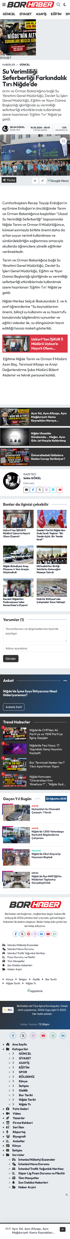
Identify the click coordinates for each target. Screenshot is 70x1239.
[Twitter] (40, 490)
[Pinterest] (29, 934)
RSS (9, 1010)
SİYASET (25, 14)
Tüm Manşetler (16, 961)
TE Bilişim (44, 1024)
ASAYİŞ (41, 14)
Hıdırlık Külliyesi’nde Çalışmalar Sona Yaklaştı (51, 600)
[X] (22, 934)
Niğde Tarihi (13, 983)
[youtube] (43, 1035)
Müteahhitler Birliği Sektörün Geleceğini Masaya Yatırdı (48, 569)
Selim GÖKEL (32, 478)
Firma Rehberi (22, 1123)
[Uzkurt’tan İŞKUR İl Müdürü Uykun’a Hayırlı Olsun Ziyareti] (18, 518)
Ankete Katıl (14, 707)
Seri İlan (18, 1127)
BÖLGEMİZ (26, 1077)
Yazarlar (18, 1118)
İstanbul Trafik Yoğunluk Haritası (26, 953)
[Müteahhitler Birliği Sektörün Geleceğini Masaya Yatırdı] (52, 554)
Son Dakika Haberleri (19, 965)
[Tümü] (65, 680)
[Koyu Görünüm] (65, 4)
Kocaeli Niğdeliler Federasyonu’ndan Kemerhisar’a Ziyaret (15, 602)
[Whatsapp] (54, 934)
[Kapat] (68, 1194)
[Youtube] (60, 490)
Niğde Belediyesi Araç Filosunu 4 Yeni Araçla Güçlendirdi (16, 569)
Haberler (8, 64)
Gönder (11, 658)
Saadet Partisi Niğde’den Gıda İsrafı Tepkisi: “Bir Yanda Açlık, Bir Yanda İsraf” (51, 535)
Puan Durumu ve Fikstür (21, 957)
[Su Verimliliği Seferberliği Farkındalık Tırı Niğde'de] (35, 155)
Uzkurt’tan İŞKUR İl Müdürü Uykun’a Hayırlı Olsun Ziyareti (16, 533)
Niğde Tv (31, 983)
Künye (9, 979)
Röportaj (18, 1132)
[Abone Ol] (58, 180)
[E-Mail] (26, 490)
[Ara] (58, 4)
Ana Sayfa (19, 1044)
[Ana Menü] (4, 4)
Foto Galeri (20, 1109)
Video (16, 1113)
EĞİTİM (56, 14)
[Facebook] (33, 490)
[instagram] (33, 1035)
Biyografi (19, 1136)
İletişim (23, 979)
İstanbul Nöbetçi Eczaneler (23, 945)
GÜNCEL (9, 14)
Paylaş (11, 180)
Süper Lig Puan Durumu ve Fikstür (41, 1173)
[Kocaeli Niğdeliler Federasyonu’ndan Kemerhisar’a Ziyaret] (18, 587)
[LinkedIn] (42, 934)
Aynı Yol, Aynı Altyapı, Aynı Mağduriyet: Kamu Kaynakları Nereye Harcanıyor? (32, 1232)
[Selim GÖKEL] (11, 480)
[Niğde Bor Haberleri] (30, 4)
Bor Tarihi (51, 979)
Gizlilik (36, 979)
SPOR (22, 1072)
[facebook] (13, 1035)
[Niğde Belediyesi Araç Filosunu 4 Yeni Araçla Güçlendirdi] (18, 554)
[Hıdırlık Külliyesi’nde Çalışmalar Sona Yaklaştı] (52, 587)
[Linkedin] (53, 490)
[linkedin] (63, 1035)
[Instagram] (46, 490)
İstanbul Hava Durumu (20, 949)
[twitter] (23, 1035)
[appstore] (35, 991)
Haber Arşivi (14, 969)
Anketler (18, 1141)
